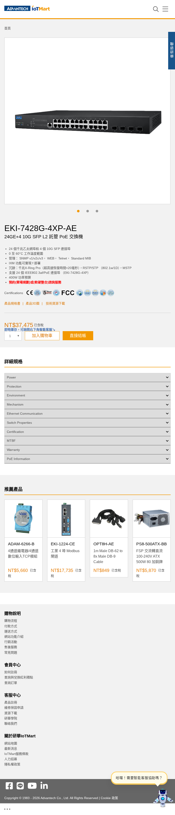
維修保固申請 (13, 707)
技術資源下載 (55, 303)
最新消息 (10, 748)
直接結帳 (78, 335)
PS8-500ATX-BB (151, 544)
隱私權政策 (12, 764)
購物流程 (10, 620)
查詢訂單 (10, 683)
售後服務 (10, 647)
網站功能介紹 (13, 636)
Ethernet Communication (25, 413)
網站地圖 (10, 743)
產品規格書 (12, 303)
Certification (15, 432)
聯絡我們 (10, 723)
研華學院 (10, 718)
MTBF (11, 440)
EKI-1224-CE (63, 544)
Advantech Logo (27, 9)
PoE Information (18, 459)
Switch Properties (19, 422)
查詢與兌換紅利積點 (18, 677)
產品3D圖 (32, 303)
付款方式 (10, 626)
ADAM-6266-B (21, 544)
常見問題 (10, 652)
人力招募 (10, 759)
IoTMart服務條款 (16, 754)
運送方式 (10, 631)
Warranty (13, 450)
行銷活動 (10, 642)
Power (11, 377)
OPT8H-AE (103, 544)
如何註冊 (10, 672)
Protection (14, 386)
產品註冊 (10, 702)
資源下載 (10, 713)
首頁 (7, 28)
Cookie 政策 (109, 798)
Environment (16, 395)
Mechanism (15, 404)
